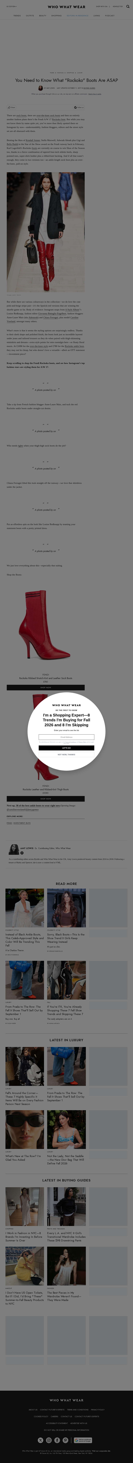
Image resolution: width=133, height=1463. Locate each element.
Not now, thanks (66, 755)
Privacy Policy (82, 742)
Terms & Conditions (70, 742)
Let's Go (66, 748)
